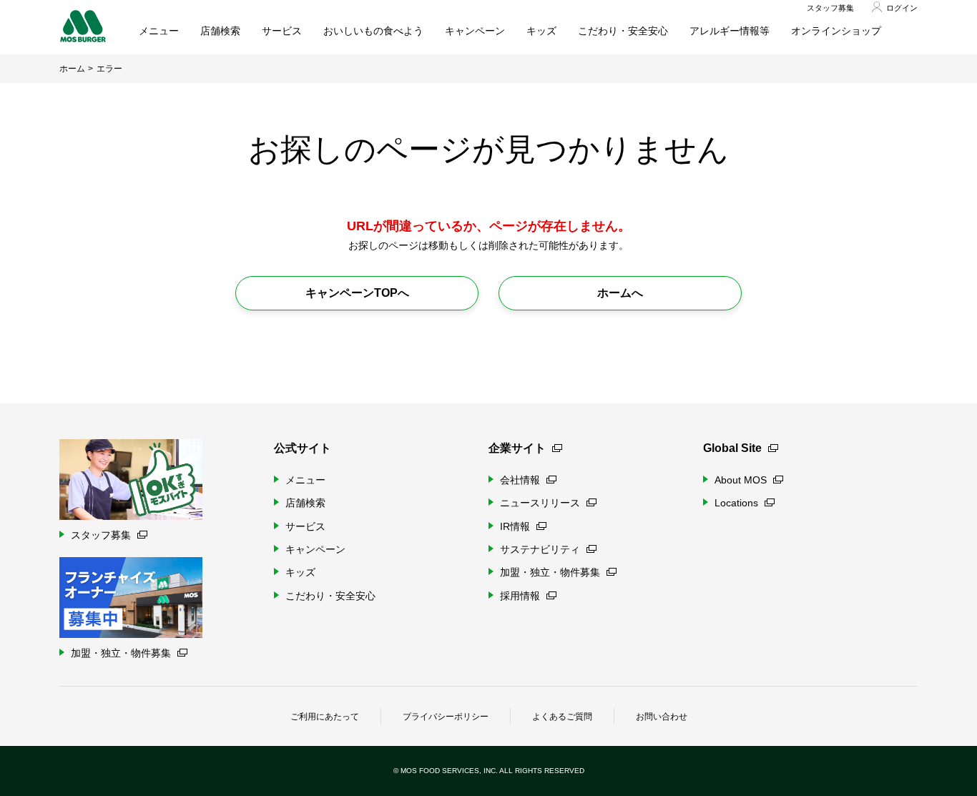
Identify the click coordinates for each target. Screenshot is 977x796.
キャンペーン (475, 30)
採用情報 (520, 595)
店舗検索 (220, 30)
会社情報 (520, 480)
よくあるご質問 (562, 717)
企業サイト (517, 448)
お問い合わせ (661, 717)
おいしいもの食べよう (373, 30)
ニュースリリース (540, 502)
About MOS (741, 480)
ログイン (902, 8)
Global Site (732, 448)
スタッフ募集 (830, 8)
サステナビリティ (540, 549)
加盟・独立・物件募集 (550, 572)
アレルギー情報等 (729, 30)
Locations (736, 502)
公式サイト (302, 448)
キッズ (541, 30)
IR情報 (515, 526)
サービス (282, 30)
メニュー (159, 30)
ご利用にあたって (324, 717)
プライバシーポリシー (445, 717)
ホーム (72, 69)
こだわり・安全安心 (623, 30)
